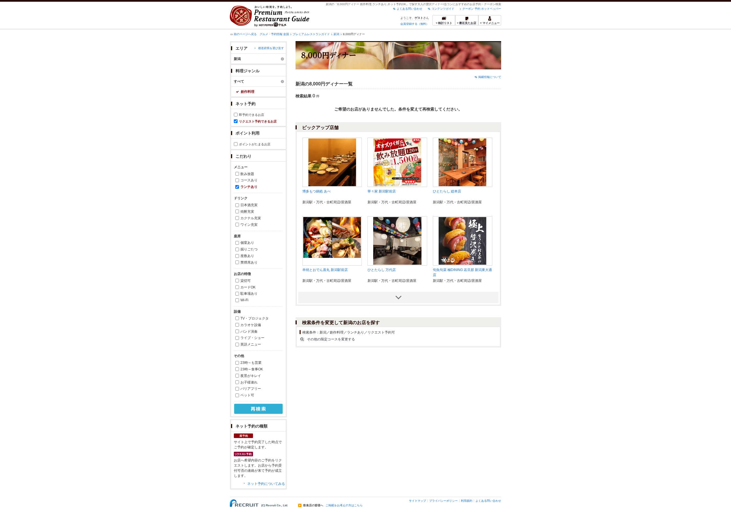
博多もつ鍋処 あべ (316, 191)
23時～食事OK (251, 369)
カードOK (248, 287)
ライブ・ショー (252, 338)
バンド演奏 (249, 332)
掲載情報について (489, 77)
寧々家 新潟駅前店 (381, 191)
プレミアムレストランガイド (311, 34)
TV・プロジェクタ (254, 318)
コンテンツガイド (442, 8)
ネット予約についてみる (266, 484)
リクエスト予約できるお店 (258, 121)
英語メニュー (250, 344)
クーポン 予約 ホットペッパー (481, 8)
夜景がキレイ (250, 376)
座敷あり (247, 256)
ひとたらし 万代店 (381, 270)
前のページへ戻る (245, 34)
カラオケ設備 (250, 325)
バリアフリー (250, 389)
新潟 (336, 34)
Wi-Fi (244, 300)
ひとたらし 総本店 (447, 191)
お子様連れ (249, 382)
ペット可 (247, 395)
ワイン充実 (249, 225)
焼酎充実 (247, 212)
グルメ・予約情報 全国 (274, 34)
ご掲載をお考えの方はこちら (344, 505)
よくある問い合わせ (409, 8)
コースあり (249, 180)
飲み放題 (247, 174)
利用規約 (466, 500)
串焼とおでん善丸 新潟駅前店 (325, 270)
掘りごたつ (249, 249)
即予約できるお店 (251, 115)
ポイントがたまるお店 (254, 144)
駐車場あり (249, 294)
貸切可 (245, 281)
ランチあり (249, 187)
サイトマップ (417, 500)
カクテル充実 (250, 218)
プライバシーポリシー (443, 500)
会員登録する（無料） (414, 23)
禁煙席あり (249, 262)
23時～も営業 (251, 363)
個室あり (247, 243)
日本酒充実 (249, 205)
